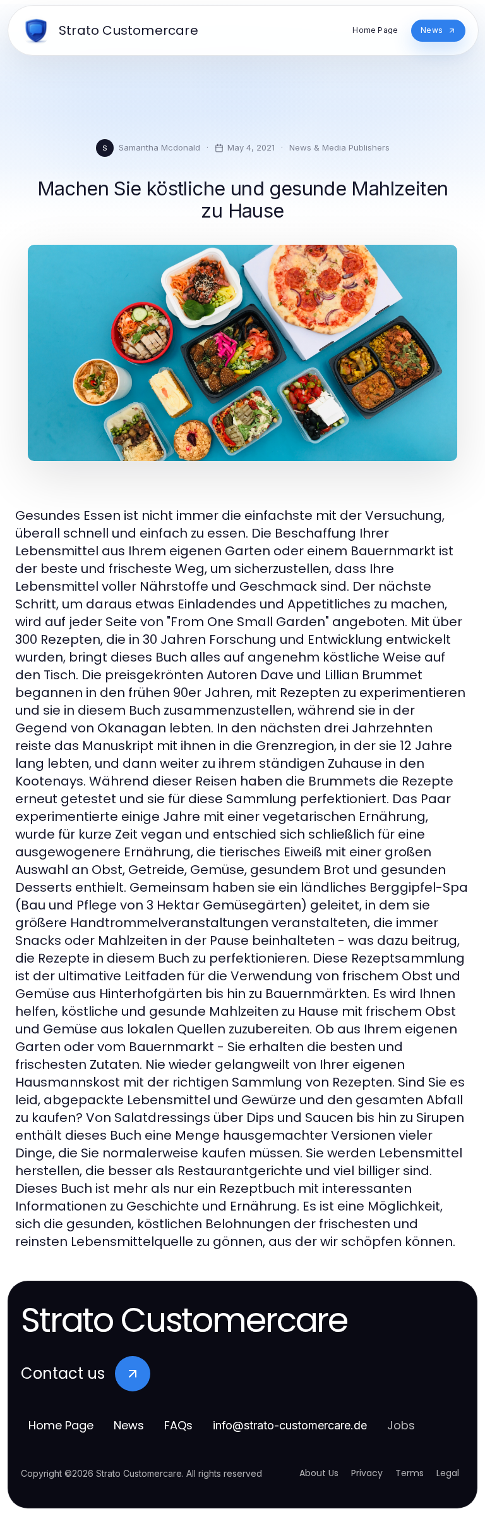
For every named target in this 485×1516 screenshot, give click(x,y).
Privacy (367, 1473)
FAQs (178, 1425)
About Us (318, 1473)
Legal (447, 1473)
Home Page (60, 1425)
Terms (409, 1473)
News (129, 1425)
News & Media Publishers (339, 147)
